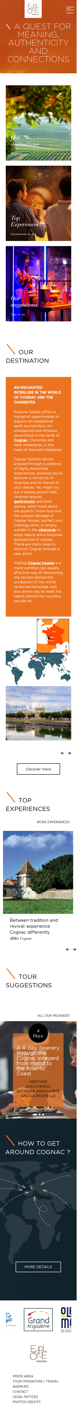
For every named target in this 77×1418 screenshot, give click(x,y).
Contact (20, 1391)
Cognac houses (41, 563)
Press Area (23, 1376)
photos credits (27, 1401)
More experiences (53, 822)
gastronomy (24, 501)
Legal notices (25, 1396)
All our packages (54, 1015)
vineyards (47, 530)
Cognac (20, 440)
